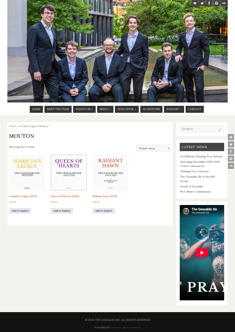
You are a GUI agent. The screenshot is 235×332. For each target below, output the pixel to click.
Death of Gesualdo (191, 186)
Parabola (117, 327)
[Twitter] (231, 144)
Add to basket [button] (20, 210)
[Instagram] (231, 159)
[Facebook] (231, 151)
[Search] (219, 130)
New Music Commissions (195, 191)
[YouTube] (231, 137)
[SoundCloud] (231, 166)
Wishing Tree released (194, 171)
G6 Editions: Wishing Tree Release (201, 156)
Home (12, 126)
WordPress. (133, 327)
